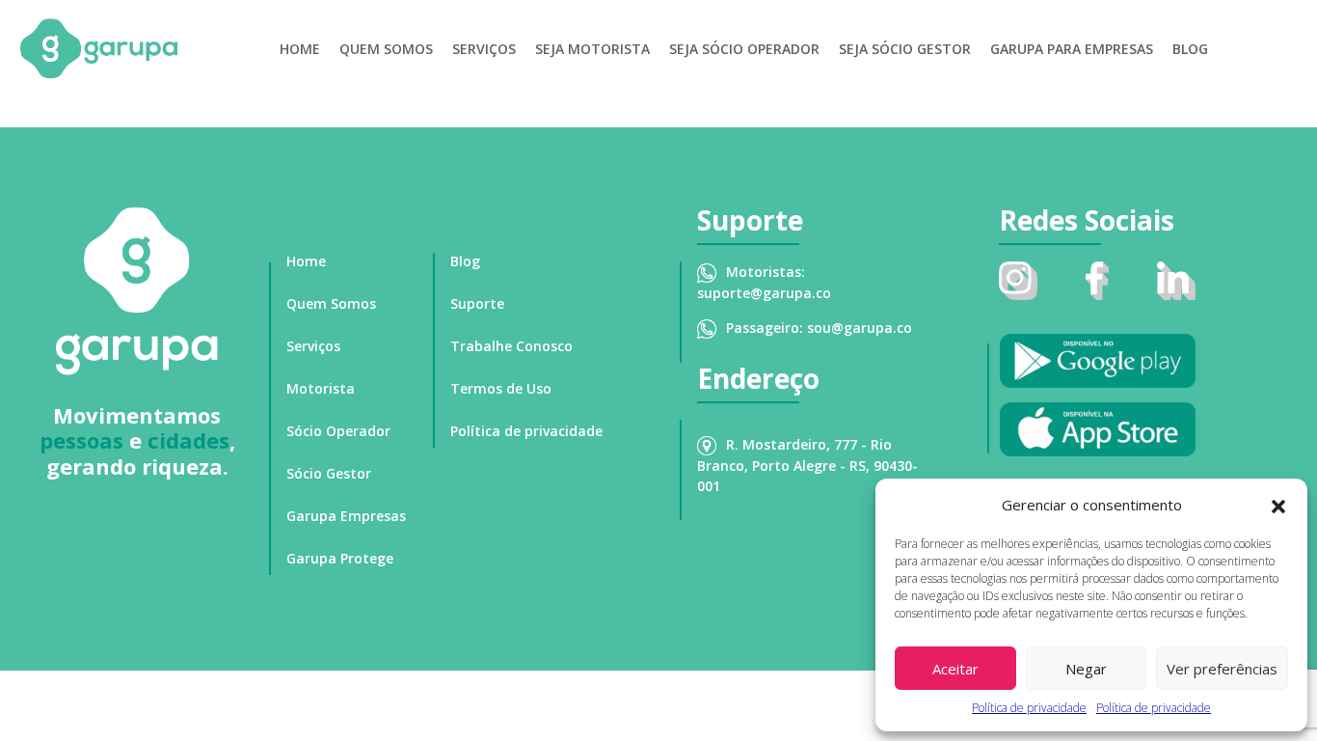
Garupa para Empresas (1071, 49)
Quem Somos (386, 49)
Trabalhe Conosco (511, 346)
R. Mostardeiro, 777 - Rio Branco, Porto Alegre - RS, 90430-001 (807, 465)
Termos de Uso (500, 388)
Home (300, 49)
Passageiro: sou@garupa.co (819, 327)
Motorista (320, 388)
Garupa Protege (339, 558)
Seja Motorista (592, 49)
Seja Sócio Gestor (905, 49)
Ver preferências (1222, 668)
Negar (1086, 668)
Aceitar (955, 668)
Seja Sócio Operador (744, 49)
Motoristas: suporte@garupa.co (764, 282)
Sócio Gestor (328, 473)
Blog (1190, 49)
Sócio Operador (338, 431)
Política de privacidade (1029, 708)
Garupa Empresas (346, 516)
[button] (1278, 504)
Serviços (484, 49)
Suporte (477, 303)
